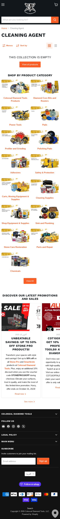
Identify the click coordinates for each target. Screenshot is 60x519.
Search (30, 508)
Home (4, 28)
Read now (20, 394)
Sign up (43, 461)
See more (28, 401)
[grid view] (49, 46)
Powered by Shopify (30, 514)
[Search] (55, 20)
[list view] (55, 46)
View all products (30, 64)
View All (30, 281)
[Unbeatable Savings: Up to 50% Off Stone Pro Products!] (21, 317)
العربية (28, 474)
